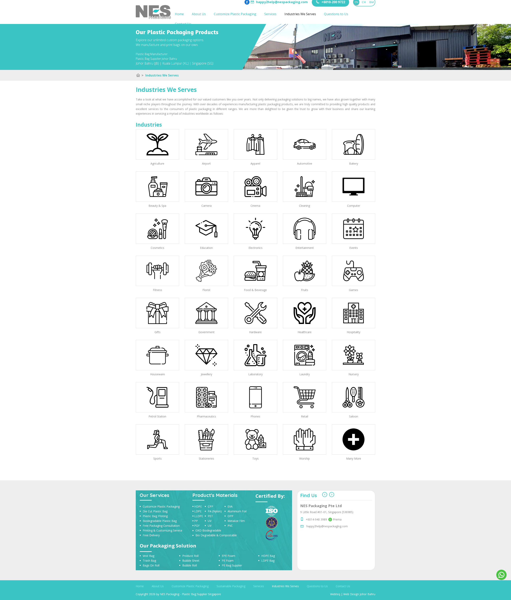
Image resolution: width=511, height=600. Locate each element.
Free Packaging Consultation (161, 525)
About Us (199, 14)
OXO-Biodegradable (208, 530)
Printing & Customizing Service (162, 530)
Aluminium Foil (237, 511)
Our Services (154, 495)
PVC (230, 525)
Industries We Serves (300, 14)
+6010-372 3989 (316, 539)
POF (197, 525)
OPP (230, 516)
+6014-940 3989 (316, 543)
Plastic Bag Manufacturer (151, 54)
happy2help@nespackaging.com (327, 554)
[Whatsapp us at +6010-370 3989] (329, 548)
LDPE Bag (267, 560)
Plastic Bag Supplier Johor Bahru (156, 59)
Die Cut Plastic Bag (155, 511)
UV (209, 521)
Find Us (308, 495)
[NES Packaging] (153, 12)
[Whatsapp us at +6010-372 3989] (329, 539)
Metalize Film (236, 521)
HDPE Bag (268, 556)
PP (196, 521)
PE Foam (228, 560)
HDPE (198, 506)
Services (270, 14)
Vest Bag (148, 556)
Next (331, 494)
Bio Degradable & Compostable (216, 535)
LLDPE (198, 516)
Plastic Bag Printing (155, 516)
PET (210, 516)
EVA (230, 506)
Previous (324, 494)
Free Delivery (151, 535)
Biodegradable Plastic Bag (160, 521)
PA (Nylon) (215, 511)
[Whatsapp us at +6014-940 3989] (329, 543)
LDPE (197, 511)
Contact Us (183, 24)
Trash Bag (149, 560)
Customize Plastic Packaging (235, 14)
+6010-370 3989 (316, 548)
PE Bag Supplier (232, 565)
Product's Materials (215, 495)
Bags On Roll (151, 565)
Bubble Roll (189, 565)
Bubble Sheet (190, 560)
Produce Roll (190, 556)
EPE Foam (228, 556)
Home (179, 14)
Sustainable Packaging (231, 586)
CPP (210, 506)
